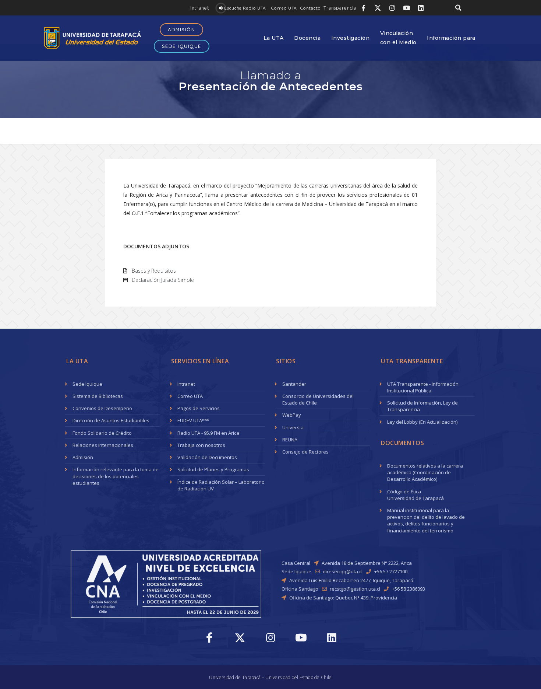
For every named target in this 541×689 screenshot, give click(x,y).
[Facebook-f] (363, 7)
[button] (199, 8)
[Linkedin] (420, 7)
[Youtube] (406, 7)
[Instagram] (392, 7)
